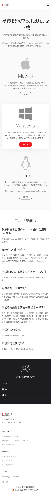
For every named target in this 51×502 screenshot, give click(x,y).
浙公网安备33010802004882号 (27, 490)
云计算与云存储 (8, 445)
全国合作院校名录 (9, 457)
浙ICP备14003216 (28, 487)
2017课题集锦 (7, 465)
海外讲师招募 (7, 461)
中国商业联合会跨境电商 (11, 436)
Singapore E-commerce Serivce (15, 441)
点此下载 (25, 94)
